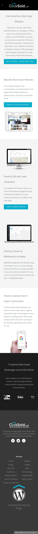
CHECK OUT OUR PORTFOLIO (18, 104)
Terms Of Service (10, 479)
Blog (27, 468)
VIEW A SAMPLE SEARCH (16, 207)
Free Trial (10, 468)
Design (10, 465)
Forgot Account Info (10, 483)
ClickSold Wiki (27, 476)
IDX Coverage (27, 472)
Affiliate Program (11, 476)
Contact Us (11, 472)
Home (10, 461)
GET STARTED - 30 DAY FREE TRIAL (20, 61)
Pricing (27, 465)
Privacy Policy (27, 479)
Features (27, 461)
